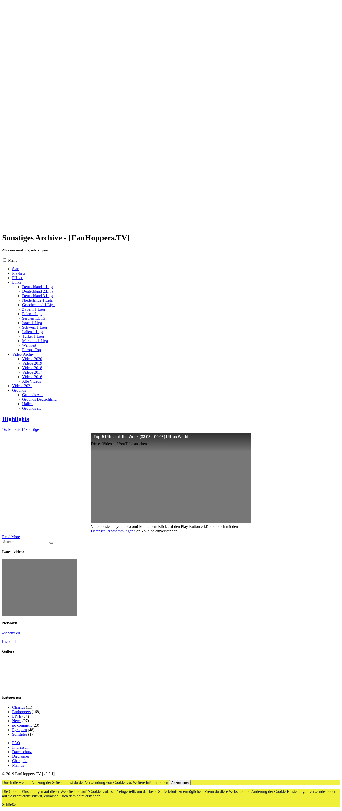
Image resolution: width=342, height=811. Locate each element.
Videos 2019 (32, 363)
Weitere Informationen (150, 782)
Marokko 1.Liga (35, 341)
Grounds (19, 390)
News (16, 721)
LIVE (16, 716)
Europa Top (31, 350)
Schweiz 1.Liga (34, 327)
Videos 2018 (32, 368)
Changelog (20, 761)
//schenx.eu (11, 633)
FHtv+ (17, 278)
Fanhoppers (21, 712)
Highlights (15, 419)
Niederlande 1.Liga (37, 300)
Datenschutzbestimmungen (112, 531)
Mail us (18, 765)
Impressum (20, 747)
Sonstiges (32, 430)
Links (16, 282)
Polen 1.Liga (32, 314)
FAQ (16, 743)
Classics (18, 707)
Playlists (18, 273)
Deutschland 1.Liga (37, 287)
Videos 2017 (32, 372)
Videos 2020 (32, 359)
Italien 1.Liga (32, 332)
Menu (12, 260)
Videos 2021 (22, 386)
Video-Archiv (23, 354)
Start (15, 269)
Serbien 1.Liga (33, 318)
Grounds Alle (32, 395)
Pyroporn (19, 730)
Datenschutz (22, 752)
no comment (22, 725)
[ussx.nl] (9, 642)
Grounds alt (31, 408)
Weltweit (29, 345)
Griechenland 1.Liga (38, 305)
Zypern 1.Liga (33, 309)
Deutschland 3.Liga (37, 296)
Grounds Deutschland (39, 399)
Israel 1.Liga (32, 323)
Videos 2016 (32, 377)
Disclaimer (20, 756)
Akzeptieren (180, 783)
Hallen (27, 404)
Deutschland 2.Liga (37, 291)
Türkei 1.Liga (33, 336)
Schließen (10, 804)
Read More (11, 537)
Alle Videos (31, 381)
